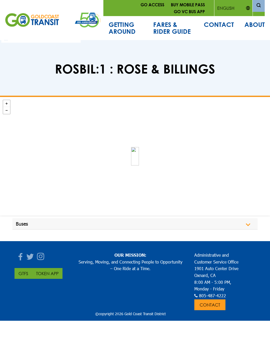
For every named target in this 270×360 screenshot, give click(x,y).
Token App (47, 273)
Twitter (30, 254)
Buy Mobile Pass (188, 4)
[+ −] (135, 156)
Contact (219, 24)
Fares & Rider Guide (172, 28)
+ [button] (6, 103)
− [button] (6, 110)
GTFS (23, 273)
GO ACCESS (152, 4)
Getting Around (122, 28)
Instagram (41, 254)
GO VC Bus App (189, 11)
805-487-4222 (212, 295)
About (254, 24)
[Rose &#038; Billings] (135, 156)
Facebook (20, 254)
